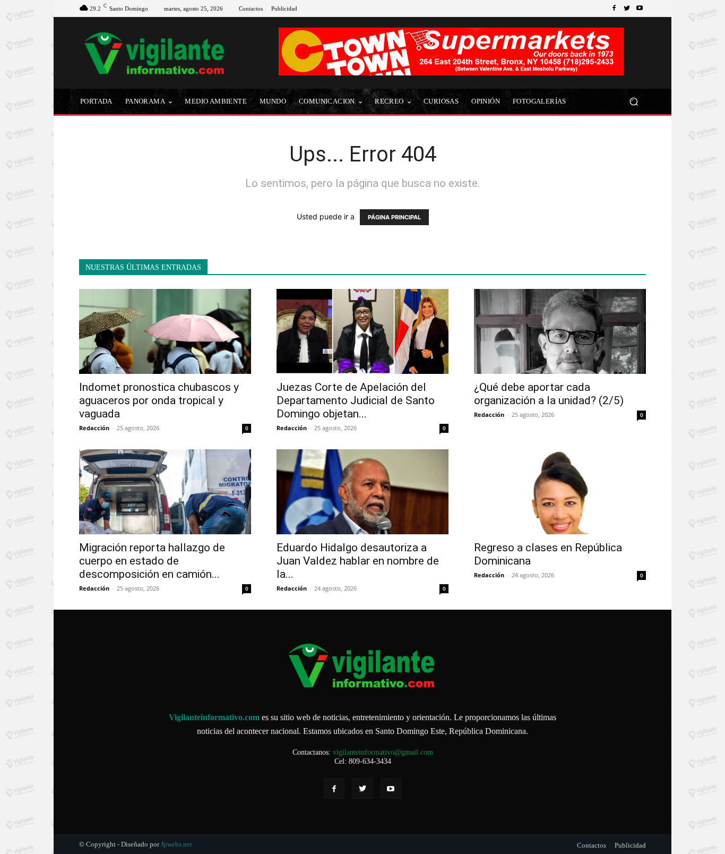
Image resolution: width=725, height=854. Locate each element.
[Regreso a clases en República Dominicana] (560, 491)
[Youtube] (639, 8)
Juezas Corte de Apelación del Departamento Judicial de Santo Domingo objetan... (356, 400)
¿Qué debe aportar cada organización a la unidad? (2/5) (549, 394)
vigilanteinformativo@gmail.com (383, 752)
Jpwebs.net (176, 844)
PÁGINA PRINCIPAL (394, 217)
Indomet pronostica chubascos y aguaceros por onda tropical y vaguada (159, 400)
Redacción (94, 428)
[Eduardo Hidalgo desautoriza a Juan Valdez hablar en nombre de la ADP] (362, 491)
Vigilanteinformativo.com (214, 717)
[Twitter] (626, 8)
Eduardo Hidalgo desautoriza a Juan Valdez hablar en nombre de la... (358, 560)
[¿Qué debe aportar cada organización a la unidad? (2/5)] (560, 331)
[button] (633, 101)
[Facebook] (614, 8)
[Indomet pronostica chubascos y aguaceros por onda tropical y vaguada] (165, 331)
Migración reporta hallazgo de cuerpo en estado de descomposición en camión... (152, 560)
